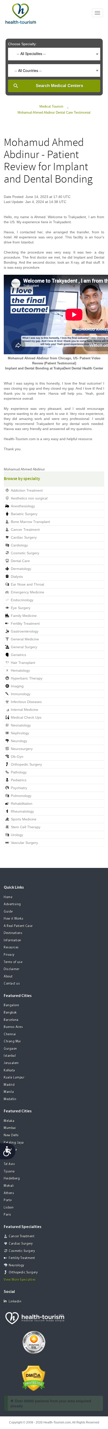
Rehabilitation (21, 803)
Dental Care (20, 561)
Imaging (17, 686)
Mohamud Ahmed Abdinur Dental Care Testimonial (54, 112)
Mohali (9, 1186)
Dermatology (21, 569)
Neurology (19, 741)
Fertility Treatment (25, 623)
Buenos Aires (13, 1027)
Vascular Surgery (24, 843)
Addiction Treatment (27, 490)
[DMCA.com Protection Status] (33, 1378)
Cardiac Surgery (24, 537)
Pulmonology (21, 796)
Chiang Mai (12, 1041)
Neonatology (21, 725)
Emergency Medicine (27, 592)
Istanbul (10, 1056)
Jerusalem (11, 1063)
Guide (8, 911)
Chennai (10, 1034)
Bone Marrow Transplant (30, 522)
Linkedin (15, 1301)
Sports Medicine (23, 819)
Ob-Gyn (17, 757)
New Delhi (11, 1135)
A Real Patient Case (18, 926)
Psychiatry (19, 788)
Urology (17, 835)
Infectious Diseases (26, 702)
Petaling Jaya (14, 1142)
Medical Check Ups (26, 717)
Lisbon (9, 1207)
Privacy (9, 955)
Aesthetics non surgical (29, 498)
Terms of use (13, 962)
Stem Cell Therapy (25, 827)
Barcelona (11, 1020)
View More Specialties (20, 1280)
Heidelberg (12, 1178)
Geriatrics (18, 655)
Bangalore (11, 1005)
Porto (8, 1200)
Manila (9, 1092)
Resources (11, 947)
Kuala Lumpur (14, 1077)
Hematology (20, 670)
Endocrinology (22, 600)
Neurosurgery (22, 749)
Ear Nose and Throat (27, 584)
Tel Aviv (9, 1164)
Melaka (9, 1121)
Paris (7, 1214)
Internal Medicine (24, 710)
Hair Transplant (23, 663)
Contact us (12, 983)
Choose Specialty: (22, 44)
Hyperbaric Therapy (26, 678)
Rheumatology (22, 811)
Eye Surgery (20, 608)
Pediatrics (18, 780)
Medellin (10, 1099)
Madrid (9, 1085)
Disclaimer (11, 969)
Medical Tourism (51, 106)
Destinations (13, 933)
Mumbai (10, 1128)
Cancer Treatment (25, 530)
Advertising (12, 904)
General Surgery (24, 647)
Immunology (20, 694)
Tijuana (9, 1171)
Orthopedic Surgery (26, 764)
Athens (9, 1193)
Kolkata (9, 1070)
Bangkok (10, 1012)
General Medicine (25, 639)
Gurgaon (10, 1048)
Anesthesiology (23, 506)
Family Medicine (24, 616)
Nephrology (20, 733)
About (8, 976)
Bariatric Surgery (24, 514)
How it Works (13, 918)
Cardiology (19, 545)
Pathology (19, 772)
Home (8, 897)
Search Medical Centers (59, 85)
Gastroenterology (24, 631)
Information (12, 940)
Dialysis (17, 576)
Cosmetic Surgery (25, 553)
